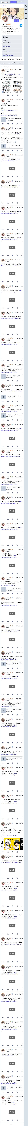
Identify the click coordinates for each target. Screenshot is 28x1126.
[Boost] (8, 95)
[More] (22, 95)
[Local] (26, 10)
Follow (16, 20)
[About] (26, 18)
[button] (12, 169)
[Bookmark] (17, 95)
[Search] (26, 6)
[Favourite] (12, 95)
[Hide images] (3, 82)
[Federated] (26, 13)
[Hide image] (3, 839)
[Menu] (21, 20)
